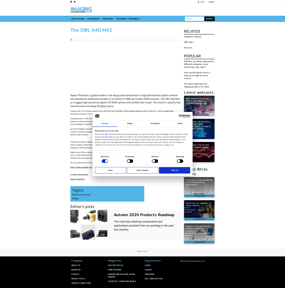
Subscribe (149, 274)
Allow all (174, 170)
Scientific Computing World (122, 281)
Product (75, 198)
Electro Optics (115, 265)
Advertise (76, 270)
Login (147, 265)
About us (75, 265)
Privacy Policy (78, 278)
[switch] (130, 161)
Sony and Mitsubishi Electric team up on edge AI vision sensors (197, 75)
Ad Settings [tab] (155, 123)
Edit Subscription (153, 278)
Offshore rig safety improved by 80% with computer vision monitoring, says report (199, 64)
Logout (148, 270)
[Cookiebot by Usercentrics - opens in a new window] (180, 116)
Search (209, 19)
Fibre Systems (114, 270)
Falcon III (188, 47)
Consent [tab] (105, 123)
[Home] (81, 7)
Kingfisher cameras (192, 36)
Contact (75, 274)
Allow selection (143, 170)
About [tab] (180, 123)
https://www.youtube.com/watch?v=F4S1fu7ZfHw (91, 167)
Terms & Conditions (81, 283)
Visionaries (121, 19)
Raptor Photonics (77, 179)
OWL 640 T (189, 42)
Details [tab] (130, 123)
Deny (111, 170)
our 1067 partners (108, 134)
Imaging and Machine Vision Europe (121, 275)
